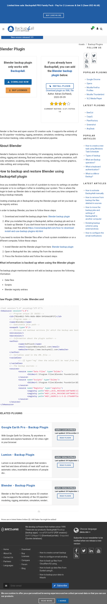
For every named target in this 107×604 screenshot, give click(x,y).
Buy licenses (19, 90)
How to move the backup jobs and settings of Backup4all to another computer (94, 213)
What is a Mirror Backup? (92, 175)
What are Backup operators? (93, 161)
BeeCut (90, 112)
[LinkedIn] (91, 550)
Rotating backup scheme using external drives (93, 226)
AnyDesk (90, 129)
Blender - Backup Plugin (18, 485)
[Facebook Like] (86, 55)
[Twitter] (83, 550)
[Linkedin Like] (94, 60)
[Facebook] (76, 550)
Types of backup (93, 156)
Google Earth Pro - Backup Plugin (24, 427)
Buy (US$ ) (53, 15)
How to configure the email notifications (95, 234)
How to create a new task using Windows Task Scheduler (95, 149)
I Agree (62, 601)
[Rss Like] (86, 66)
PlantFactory (92, 120)
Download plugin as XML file (60, 90)
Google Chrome (93, 79)
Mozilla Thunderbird (95, 94)
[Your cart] (92, 28)
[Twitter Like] (94, 55)
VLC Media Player (94, 98)
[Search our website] (102, 30)
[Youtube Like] (86, 60)
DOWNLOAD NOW (19, 82)
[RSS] (76, 556)
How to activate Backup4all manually (95, 191)
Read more (46, 601)
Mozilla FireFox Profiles (93, 89)
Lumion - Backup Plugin (17, 454)
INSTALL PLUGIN (61, 86)
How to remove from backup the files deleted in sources (95, 200)
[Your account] (98, 28)
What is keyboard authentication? (93, 168)
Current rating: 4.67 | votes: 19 (60, 110)
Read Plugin (65, 438)
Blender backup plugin (59, 216)
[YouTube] (98, 550)
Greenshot (91, 125)
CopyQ (90, 116)
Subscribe (61, 585)
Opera (89, 83)
